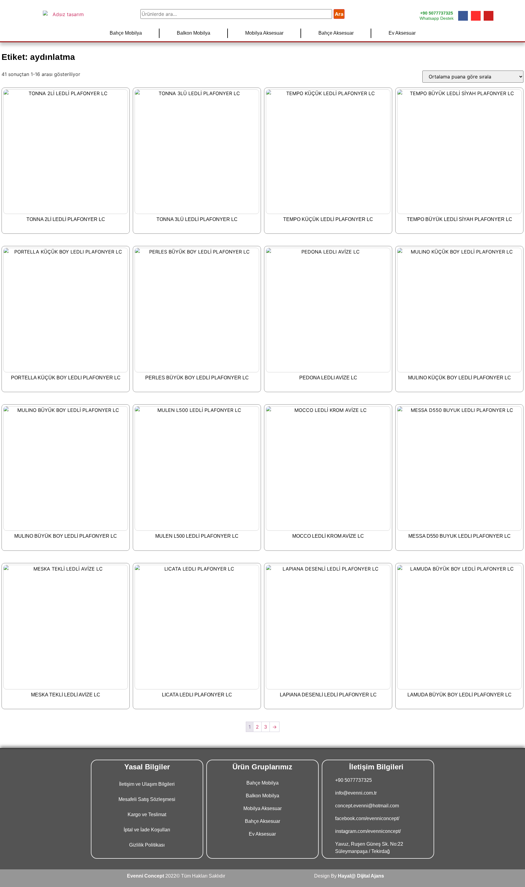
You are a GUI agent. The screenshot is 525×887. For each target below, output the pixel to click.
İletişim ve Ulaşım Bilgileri (147, 784)
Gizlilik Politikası (147, 844)
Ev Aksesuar (402, 33)
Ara (339, 14)
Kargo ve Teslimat (147, 814)
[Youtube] (488, 16)
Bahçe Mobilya (126, 33)
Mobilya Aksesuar (264, 33)
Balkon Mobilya (193, 33)
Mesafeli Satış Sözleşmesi (146, 799)
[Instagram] (476, 16)
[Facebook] (463, 16)
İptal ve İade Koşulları (147, 829)
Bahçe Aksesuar (336, 33)
